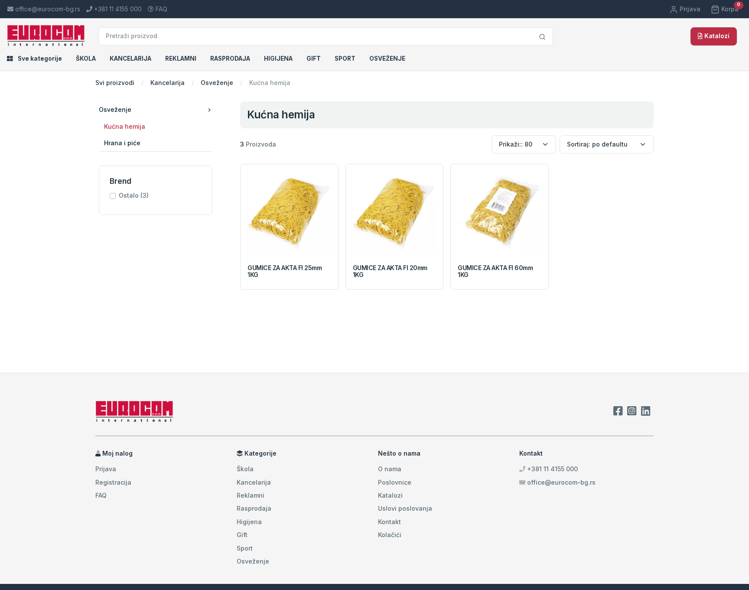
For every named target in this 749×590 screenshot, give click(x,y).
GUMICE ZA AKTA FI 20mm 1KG (390, 271)
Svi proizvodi (114, 82)
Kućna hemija (124, 126)
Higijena (278, 58)
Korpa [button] (730, 9)
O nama (389, 469)
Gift (313, 58)
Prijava (689, 9)
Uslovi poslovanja (405, 508)
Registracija (113, 482)
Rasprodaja (230, 58)
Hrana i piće (122, 143)
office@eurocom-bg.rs (561, 482)
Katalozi (716, 35)
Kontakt (389, 521)
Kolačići (389, 534)
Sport (345, 58)
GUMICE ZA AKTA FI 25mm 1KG (284, 271)
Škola (86, 58)
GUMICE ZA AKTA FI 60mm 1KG (495, 271)
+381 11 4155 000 (551, 469)
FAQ (160, 9)
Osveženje (387, 58)
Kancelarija (130, 58)
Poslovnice (394, 482)
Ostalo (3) (134, 195)
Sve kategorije (39, 58)
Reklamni (180, 58)
